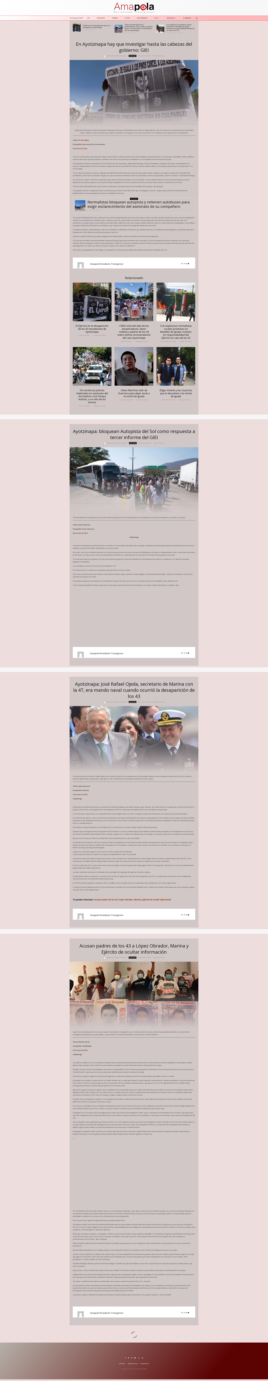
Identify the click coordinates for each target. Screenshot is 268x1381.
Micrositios (171, 18)
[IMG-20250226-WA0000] (176, 366)
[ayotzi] (118, 29)
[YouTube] (135, 1358)
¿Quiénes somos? (133, 1363)
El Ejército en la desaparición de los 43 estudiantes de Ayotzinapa (96, 26)
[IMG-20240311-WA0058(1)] (80, 205)
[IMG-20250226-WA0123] (134, 366)
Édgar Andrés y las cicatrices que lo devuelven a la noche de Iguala (176, 393)
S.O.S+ (156, 18)
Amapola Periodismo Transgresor (117, 56)
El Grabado (187, 18)
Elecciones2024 (142, 18)
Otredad (115, 18)
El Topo (127, 18)
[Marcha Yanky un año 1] (92, 366)
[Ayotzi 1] (160, 29)
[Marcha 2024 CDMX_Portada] (77, 28)
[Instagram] (131, 1358)
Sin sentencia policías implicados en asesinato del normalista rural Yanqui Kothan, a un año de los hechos (92, 396)
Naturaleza (101, 18)
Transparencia (144, 1363)
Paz (88, 18)
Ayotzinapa (132, 56)
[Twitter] (128, 1358)
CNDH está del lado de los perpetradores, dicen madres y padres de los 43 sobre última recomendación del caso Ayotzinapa (139, 27)
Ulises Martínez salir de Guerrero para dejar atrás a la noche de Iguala (134, 393)
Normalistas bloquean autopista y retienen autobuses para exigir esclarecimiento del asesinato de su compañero (139, 204)
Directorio (122, 1363)
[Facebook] (125, 1358)
